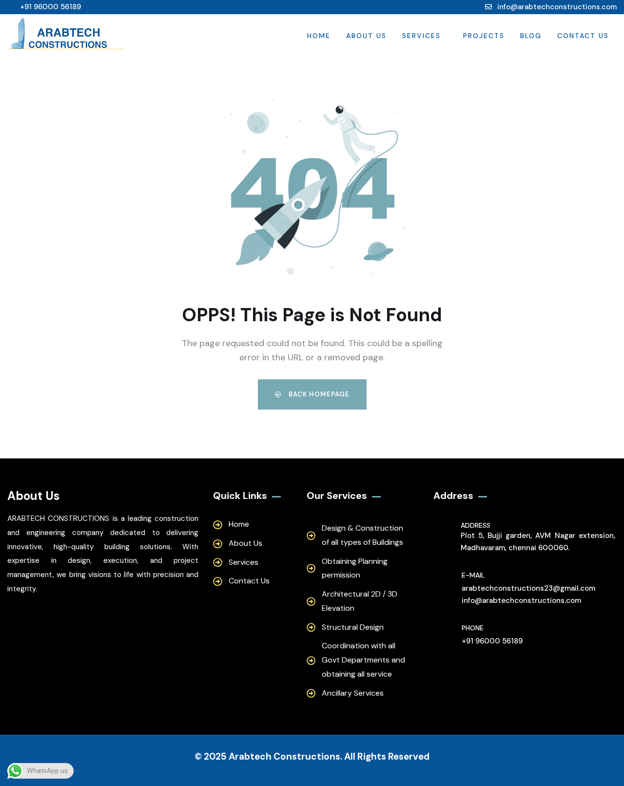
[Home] (65, 36)
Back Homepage (318, 394)
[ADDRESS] (445, 537)
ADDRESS (475, 525)
